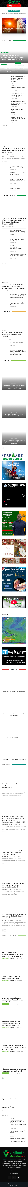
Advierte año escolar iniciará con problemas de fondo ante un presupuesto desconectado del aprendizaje (18, 1140)
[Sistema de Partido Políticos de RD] (14, 726)
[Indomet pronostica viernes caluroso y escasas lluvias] (14, 968)
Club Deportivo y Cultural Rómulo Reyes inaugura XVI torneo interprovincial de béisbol (13, 885)
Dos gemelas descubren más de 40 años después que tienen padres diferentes (13, 334)
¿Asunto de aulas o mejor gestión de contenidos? (14, 759)
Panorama (6, 41)
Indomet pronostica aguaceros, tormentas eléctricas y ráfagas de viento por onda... (14, 1047)
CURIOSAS (4, 330)
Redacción (4, 154)
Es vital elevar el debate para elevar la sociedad (14, 691)
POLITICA (12, 1136)
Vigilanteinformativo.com (9, 1159)
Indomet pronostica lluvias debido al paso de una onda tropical (14, 1070)
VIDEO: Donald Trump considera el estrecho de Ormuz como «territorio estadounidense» (13, 150)
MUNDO (3, 146)
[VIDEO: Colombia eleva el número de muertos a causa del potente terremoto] (5, 181)
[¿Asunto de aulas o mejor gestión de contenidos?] (14, 748)
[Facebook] (9, 1177)
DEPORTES (13, 383)
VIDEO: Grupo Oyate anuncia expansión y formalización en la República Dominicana (14, 442)
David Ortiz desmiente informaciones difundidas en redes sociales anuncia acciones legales (13, 785)
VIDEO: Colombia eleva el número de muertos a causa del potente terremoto (17, 181)
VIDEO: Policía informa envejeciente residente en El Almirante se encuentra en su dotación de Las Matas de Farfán (18, 1122)
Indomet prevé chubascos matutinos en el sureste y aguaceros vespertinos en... (11, 1023)
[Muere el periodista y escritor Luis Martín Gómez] (5, 240)
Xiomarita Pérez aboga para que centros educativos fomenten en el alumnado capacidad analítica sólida (13, 286)
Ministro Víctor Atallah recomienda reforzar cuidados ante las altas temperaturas (12, 954)
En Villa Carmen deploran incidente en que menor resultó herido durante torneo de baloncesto (14, 916)
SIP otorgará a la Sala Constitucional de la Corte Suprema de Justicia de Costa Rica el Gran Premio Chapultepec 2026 (14, 221)
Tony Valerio (10, 789)
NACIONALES (14, 412)
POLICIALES (12, 1118)
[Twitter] (13, 1177)
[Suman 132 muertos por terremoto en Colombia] (5, 188)
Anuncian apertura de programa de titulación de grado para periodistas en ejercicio (18, 256)
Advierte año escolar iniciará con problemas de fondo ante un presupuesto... (18, 103)
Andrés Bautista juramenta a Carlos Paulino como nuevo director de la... (18, 87)
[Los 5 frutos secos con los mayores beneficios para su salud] (5, 345)
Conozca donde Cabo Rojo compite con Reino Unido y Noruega (17, 303)
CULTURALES (4, 64)
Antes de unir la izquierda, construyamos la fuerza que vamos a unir (14, 714)
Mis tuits (4, 1110)
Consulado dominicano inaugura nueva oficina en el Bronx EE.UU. (18, 119)
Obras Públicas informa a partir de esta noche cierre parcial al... (17, 111)
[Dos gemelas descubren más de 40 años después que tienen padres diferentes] (14, 321)
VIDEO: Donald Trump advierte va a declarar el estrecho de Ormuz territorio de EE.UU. (18, 166)
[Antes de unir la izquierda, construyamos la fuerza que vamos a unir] (14, 702)
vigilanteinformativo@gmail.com (14, 1172)
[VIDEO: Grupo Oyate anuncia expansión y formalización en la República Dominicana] (14, 431)
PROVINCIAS (14, 438)
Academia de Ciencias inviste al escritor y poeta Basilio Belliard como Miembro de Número (18, 296)
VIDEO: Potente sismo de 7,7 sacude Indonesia (17, 173)
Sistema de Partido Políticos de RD (14, 737)
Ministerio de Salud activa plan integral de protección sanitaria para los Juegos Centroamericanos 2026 (14, 386)
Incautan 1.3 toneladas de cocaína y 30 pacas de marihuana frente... (17, 95)
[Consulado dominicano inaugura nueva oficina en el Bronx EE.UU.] (5, 119)
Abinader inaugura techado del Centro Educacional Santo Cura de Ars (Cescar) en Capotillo (14, 852)
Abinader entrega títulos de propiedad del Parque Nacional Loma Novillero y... (13, 1000)
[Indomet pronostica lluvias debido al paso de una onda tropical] (14, 1061)
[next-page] (5, 448)
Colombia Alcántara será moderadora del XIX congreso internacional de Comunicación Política (17, 232)
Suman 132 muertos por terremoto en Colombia (16, 187)
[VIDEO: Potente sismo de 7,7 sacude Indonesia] (5, 174)
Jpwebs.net (16, 1183)
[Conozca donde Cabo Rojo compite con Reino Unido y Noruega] (5, 304)
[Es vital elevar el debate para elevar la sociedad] (14, 680)
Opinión (14, 669)
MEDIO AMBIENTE (5, 52)
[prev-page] (3, 448)
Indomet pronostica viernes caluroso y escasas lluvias (11, 977)
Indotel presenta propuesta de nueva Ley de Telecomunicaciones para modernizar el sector (17, 248)
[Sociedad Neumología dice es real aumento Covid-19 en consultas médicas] (14, 404)
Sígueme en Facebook (9, 1099)
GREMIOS (4, 215)
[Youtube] (18, 1177)
